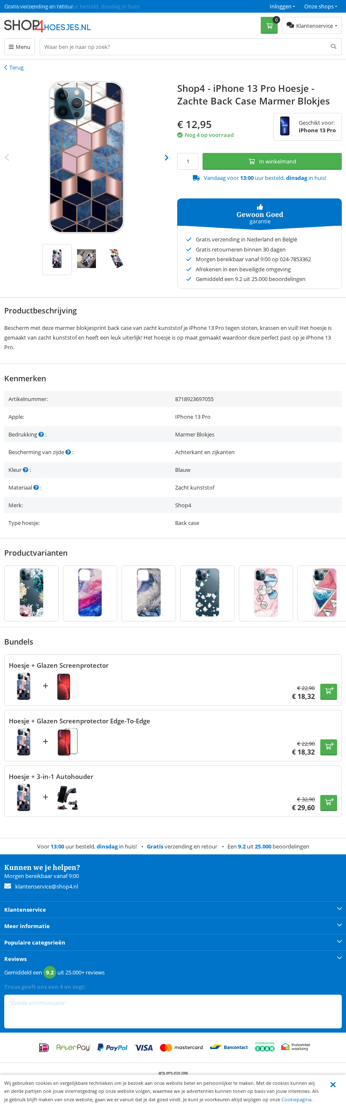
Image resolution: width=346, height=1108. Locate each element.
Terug (16, 67)
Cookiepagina (296, 1099)
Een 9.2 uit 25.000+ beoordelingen (46, 6)
